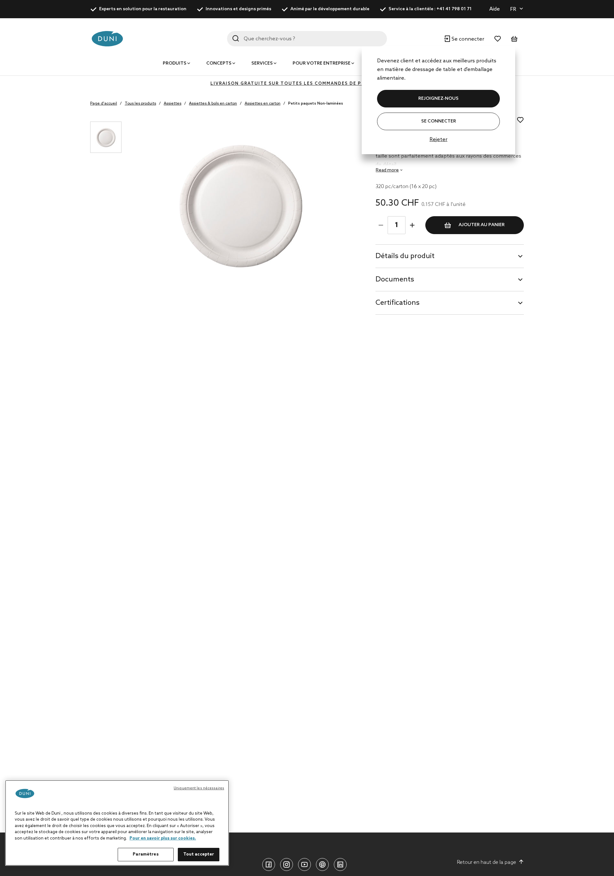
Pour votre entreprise (321, 63)
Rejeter (438, 140)
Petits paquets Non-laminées (315, 103)
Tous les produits (140, 103)
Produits (174, 63)
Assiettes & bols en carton (213, 103)
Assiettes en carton (262, 103)
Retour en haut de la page (486, 862)
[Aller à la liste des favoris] (497, 39)
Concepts (219, 63)
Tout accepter (198, 854)
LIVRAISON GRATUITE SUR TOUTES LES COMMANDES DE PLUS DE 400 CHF (307, 83)
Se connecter (438, 121)
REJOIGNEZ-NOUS (438, 98)
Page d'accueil (103, 103)
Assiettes (172, 103)
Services (262, 63)
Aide (494, 9)
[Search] (235, 38)
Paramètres (145, 854)
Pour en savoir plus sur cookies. (163, 838)
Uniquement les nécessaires (199, 788)
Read (387, 170)
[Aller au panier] (514, 39)
